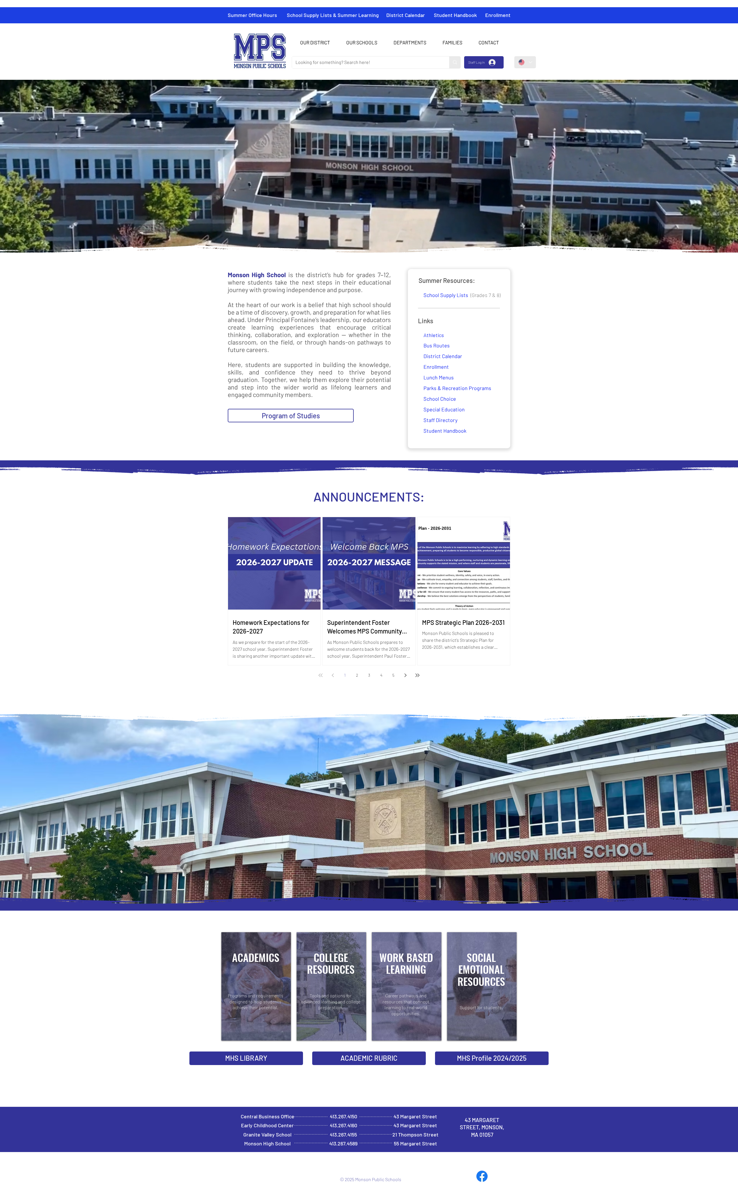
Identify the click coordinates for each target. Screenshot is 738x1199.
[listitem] (256, 986)
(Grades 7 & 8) (461, 295)
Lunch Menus (438, 377)
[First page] (320, 675)
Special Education (444, 409)
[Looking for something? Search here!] (454, 62)
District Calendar (442, 356)
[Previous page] (332, 675)
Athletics (433, 335)
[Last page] (417, 675)
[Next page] (405, 675)
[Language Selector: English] (525, 62)
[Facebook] (482, 1176)
